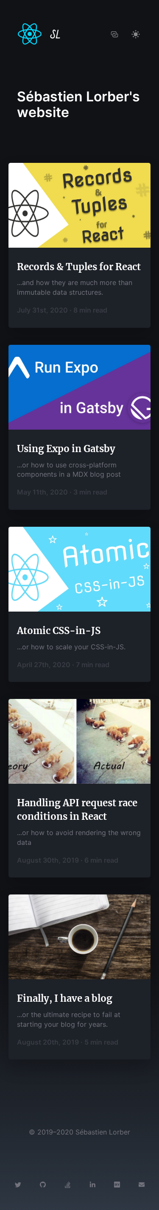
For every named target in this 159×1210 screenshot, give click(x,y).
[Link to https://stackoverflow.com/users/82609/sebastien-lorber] (67, 1184)
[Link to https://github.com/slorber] (43, 1184)
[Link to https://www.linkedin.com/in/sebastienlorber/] (92, 1184)
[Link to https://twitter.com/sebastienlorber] (17, 1184)
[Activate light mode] (136, 34)
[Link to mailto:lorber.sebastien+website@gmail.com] (142, 1184)
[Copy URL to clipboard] (114, 34)
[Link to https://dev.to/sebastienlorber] (117, 1184)
